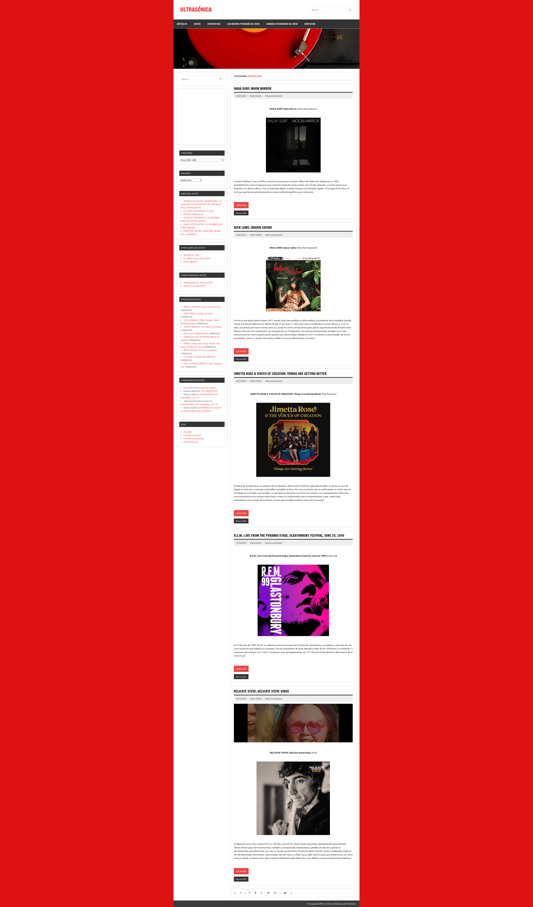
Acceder (187, 431)
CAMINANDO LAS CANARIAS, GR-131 (199, 404)
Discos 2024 (241, 213)
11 (275, 892)
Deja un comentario (273, 95)
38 (285, 892)
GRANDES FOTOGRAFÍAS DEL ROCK (282, 23)
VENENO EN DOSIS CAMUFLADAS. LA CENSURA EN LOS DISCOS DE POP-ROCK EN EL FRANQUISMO (201, 204)
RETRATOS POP (191, 255)
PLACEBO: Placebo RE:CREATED (199, 356)
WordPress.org (190, 441)
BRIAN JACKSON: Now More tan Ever (202, 306)
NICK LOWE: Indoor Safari (253, 227)
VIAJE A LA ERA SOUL (194, 285)
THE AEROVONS (209, 390)
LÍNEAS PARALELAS (193, 214)
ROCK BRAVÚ (190, 261)
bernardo (188, 387)
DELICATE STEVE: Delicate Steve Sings (261, 691)
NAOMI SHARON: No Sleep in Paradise (202, 326)
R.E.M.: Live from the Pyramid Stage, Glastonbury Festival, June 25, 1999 (289, 535)
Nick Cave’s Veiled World (195, 333)
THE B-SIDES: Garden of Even (197, 313)
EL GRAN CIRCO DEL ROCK (196, 258)
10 (268, 892)
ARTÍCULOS (182, 23)
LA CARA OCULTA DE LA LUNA (198, 210)
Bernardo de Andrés (206, 387)
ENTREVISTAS (214, 23)
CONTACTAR (309, 23)
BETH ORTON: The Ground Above (200, 350)
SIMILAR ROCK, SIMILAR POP (198, 282)
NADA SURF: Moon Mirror (252, 88)
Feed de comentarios (193, 438)
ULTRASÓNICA (196, 9)
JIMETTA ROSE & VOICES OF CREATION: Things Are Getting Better (280, 373)
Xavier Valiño (255, 95)
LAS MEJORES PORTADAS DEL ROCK (243, 23)
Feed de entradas (192, 435)
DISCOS (197, 23)
